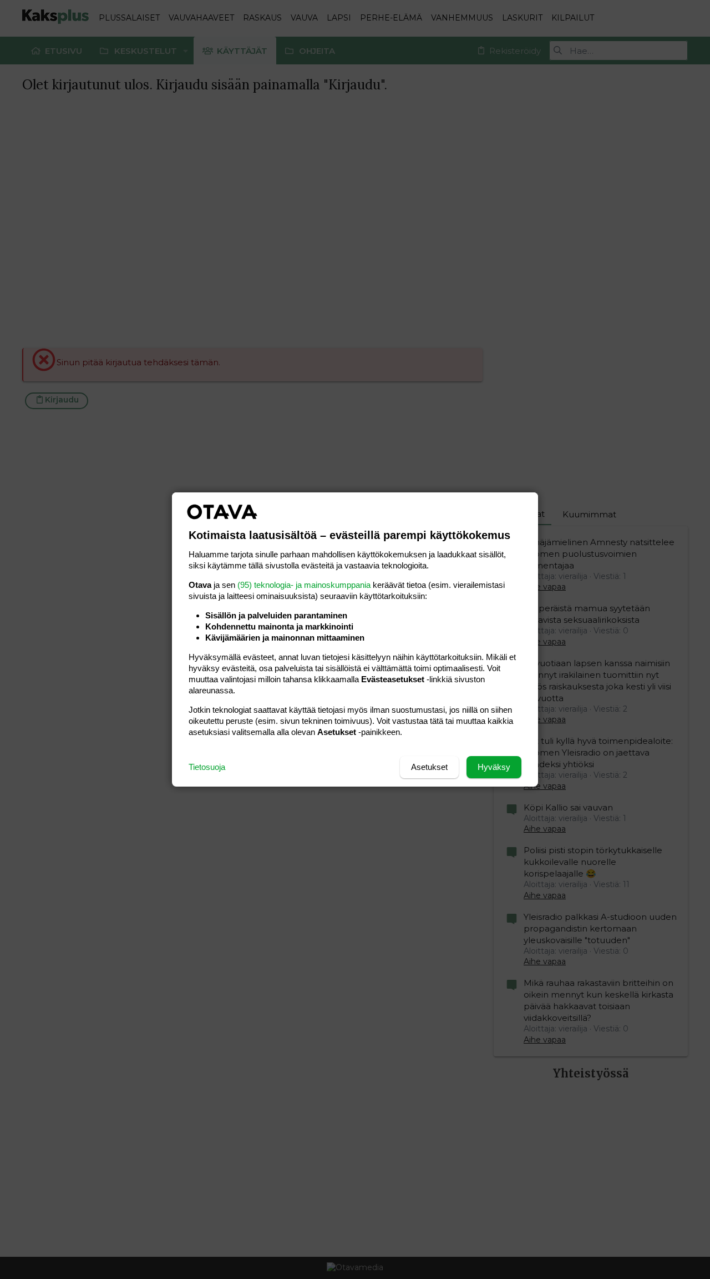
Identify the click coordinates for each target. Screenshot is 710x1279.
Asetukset (429, 767)
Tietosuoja (207, 767)
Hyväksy (494, 767)
